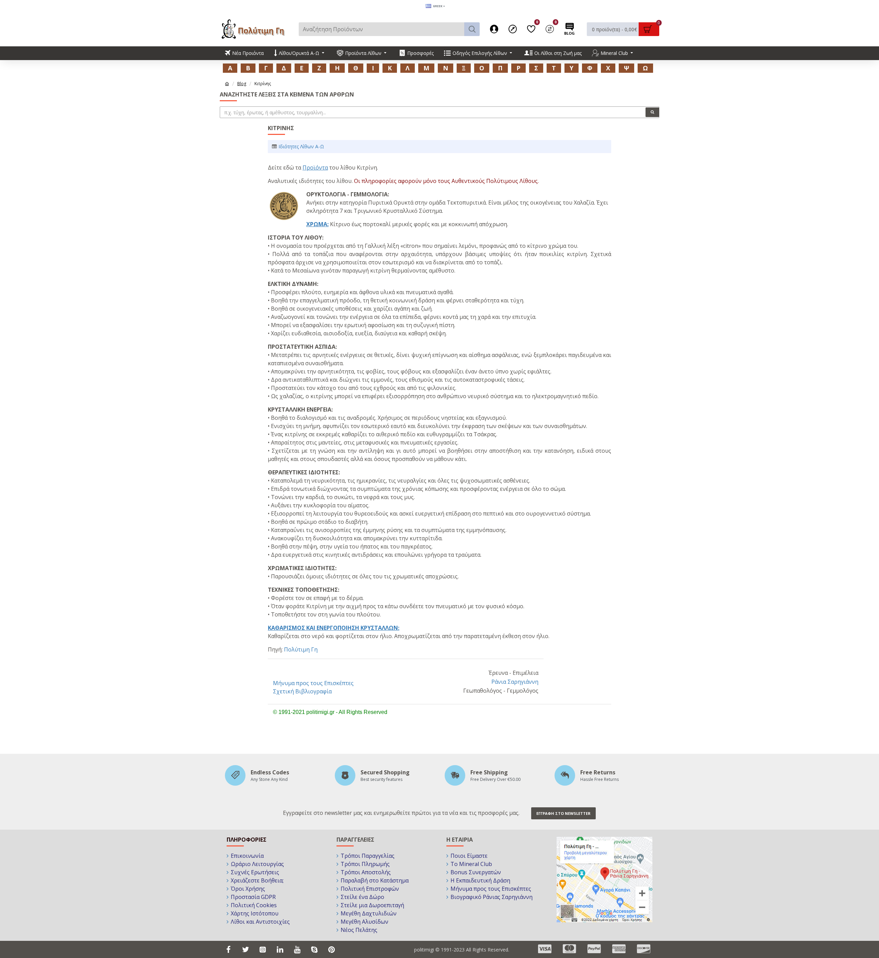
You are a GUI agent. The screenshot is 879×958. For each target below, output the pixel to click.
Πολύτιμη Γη (301, 649)
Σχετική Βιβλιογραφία (302, 691)
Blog (241, 83)
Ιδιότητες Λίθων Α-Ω (301, 146)
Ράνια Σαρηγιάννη (514, 681)
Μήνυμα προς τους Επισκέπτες (313, 683)
